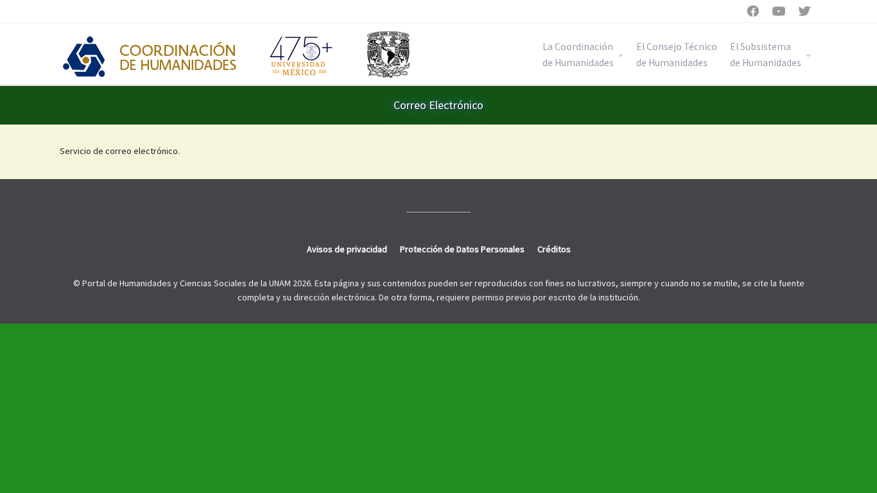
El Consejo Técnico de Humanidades (676, 54)
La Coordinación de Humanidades (578, 54)
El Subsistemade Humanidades (765, 54)
